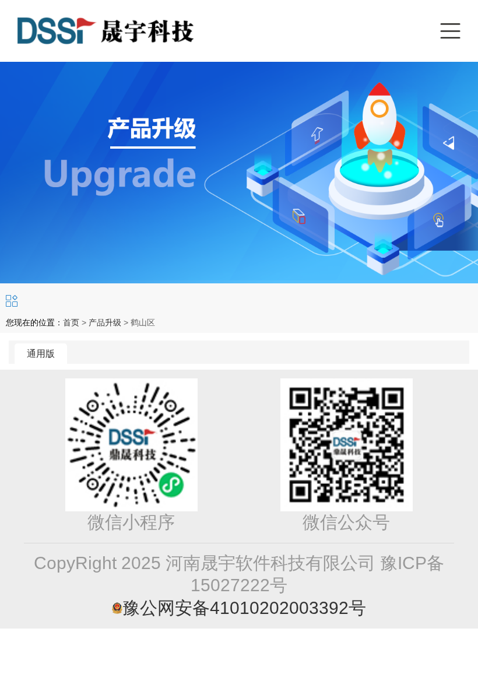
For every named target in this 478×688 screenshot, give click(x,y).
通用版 (41, 354)
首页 (71, 322)
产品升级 (105, 322)
